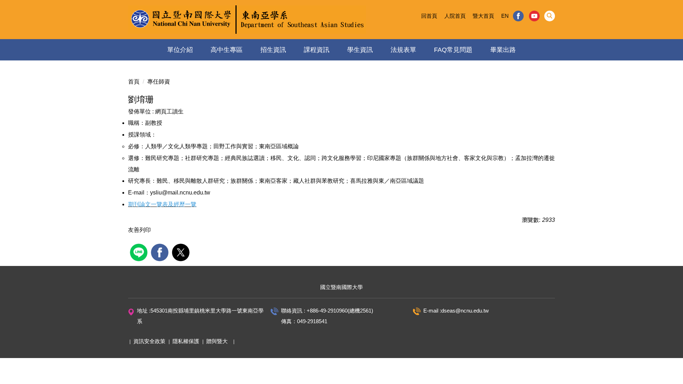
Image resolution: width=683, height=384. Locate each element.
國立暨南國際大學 (341, 287)
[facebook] (160, 251)
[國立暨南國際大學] (247, 19)
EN (505, 16)
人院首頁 (455, 16)
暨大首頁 (483, 16)
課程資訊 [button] (316, 49)
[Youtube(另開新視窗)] (534, 16)
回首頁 (429, 16)
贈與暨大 (217, 341)
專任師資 (158, 82)
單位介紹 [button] (180, 49)
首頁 (133, 82)
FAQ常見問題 (453, 49)
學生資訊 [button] (360, 49)
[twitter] (181, 251)
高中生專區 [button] (227, 49)
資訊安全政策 (149, 341)
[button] (549, 16)
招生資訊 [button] (273, 49)
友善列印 (139, 230)
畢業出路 (503, 49)
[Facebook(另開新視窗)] (518, 16)
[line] (139, 251)
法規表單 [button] (403, 49)
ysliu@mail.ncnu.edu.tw (180, 193)
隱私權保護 (186, 341)
